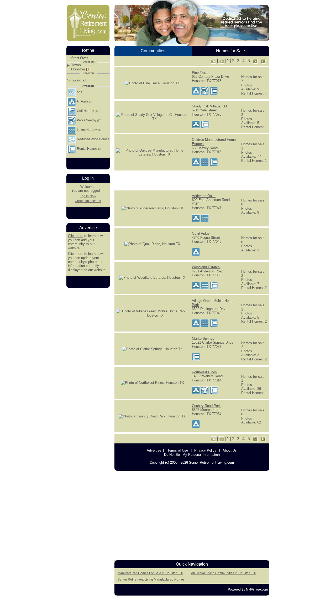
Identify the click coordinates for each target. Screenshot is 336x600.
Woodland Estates (206, 267)
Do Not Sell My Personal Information (192, 455)
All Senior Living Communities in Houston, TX (223, 573)
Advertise (154, 450)
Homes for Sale (230, 51)
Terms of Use (177, 450)
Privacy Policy (205, 450)
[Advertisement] (191, 180)
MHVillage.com (257, 589)
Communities (153, 51)
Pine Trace (200, 73)
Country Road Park (206, 406)
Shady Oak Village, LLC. (210, 106)
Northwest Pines (204, 372)
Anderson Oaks (204, 196)
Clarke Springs (203, 338)
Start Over (79, 58)
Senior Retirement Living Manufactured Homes (151, 579)
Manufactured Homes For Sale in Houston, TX (150, 573)
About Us (230, 450)
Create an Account (88, 201)
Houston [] (81, 69)
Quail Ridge (200, 233)
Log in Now (88, 196)
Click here (75, 236)
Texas (76, 65)
